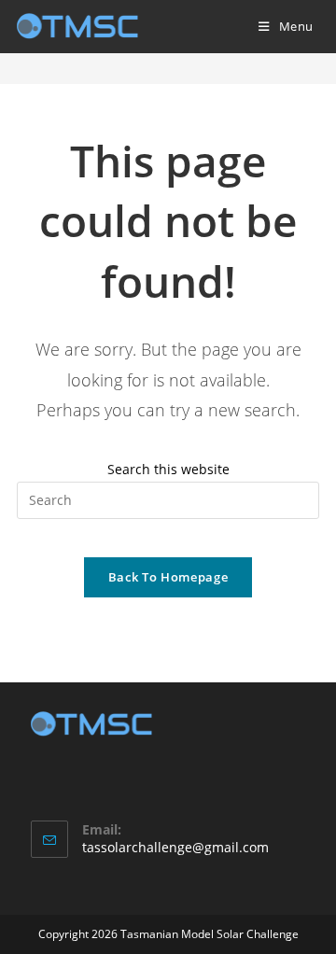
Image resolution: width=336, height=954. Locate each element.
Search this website (168, 469)
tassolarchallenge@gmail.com (175, 847)
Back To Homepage (168, 576)
